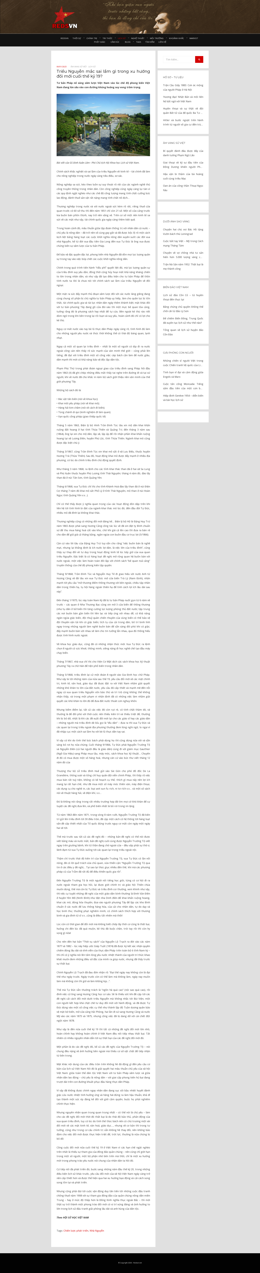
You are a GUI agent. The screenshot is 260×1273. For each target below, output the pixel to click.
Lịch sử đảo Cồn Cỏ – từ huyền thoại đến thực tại (183, 297)
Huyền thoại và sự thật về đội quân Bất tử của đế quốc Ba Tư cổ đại (183, 111)
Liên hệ (162, 41)
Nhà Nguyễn (97, 1230)
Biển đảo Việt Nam (175, 287)
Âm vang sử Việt (174, 143)
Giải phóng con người (178, 352)
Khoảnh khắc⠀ (177, 38)
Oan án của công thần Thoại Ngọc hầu (183, 188)
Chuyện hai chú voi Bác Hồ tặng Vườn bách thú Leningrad (183, 231)
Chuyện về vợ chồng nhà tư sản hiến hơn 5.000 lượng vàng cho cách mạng (183, 255)
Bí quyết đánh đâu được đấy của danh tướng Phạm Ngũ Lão (183, 153)
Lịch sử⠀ (122, 38)
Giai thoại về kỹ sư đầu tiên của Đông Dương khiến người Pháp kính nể (183, 165)
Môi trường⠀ (157, 38)
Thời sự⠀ (77, 38)
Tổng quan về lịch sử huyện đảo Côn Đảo (183, 332)
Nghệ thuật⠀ (138, 38)
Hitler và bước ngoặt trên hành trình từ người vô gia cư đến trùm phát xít (183, 122)
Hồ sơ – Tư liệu (173, 77)
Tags (138, 41)
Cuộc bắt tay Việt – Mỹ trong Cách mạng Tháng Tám (183, 243)
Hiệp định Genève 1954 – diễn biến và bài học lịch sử (183, 398)
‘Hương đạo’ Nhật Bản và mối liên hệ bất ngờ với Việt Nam (183, 99)
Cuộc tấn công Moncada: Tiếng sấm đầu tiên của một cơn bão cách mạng (183, 386)
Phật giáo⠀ (100, 41)
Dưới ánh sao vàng (176, 221)
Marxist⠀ (194, 38)
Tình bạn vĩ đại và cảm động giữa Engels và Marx (183, 374)
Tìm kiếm (149, 41)
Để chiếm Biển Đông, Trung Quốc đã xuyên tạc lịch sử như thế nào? (183, 320)
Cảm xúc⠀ (116, 41)
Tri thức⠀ (108, 38)
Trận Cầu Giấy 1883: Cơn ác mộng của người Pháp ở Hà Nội (183, 87)
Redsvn (64, 38)
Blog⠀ (128, 41)
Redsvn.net (137, 1263)
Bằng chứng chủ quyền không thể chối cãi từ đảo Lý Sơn (183, 309)
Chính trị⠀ (92, 38)
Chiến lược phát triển (76, 1230)
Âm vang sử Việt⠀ (79, 66)
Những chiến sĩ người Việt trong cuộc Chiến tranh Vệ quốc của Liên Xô (183, 363)
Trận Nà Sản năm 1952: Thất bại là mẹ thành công (183, 266)
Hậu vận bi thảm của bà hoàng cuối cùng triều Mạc (183, 176)
